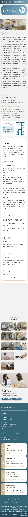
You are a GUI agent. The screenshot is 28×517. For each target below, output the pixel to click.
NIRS (11, 417)
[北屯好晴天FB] (9, 492)
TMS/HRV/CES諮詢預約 (14, 106)
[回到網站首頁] (6, 2)
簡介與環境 (4, 437)
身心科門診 (4, 417)
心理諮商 (3, 420)
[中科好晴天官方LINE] (6, 466)
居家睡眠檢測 (13, 424)
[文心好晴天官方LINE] (6, 479)
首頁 (2, 16)
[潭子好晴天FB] (5, 106)
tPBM (11, 426)
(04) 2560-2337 (11, 461)
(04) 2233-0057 (11, 488)
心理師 (16, 439)
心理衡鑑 (3, 426)
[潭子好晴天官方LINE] (2, 106)
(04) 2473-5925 (11, 474)
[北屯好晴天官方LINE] (6, 492)
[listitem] (9, 499)
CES (11, 420)
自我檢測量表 (4, 424)
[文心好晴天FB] (9, 479)
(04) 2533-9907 (11, 448)
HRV (11, 422)
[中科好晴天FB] (9, 466)
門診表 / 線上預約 (5, 439)
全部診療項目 (4, 422)
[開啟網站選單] (26, 2)
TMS (2, 428)
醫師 (15, 437)
